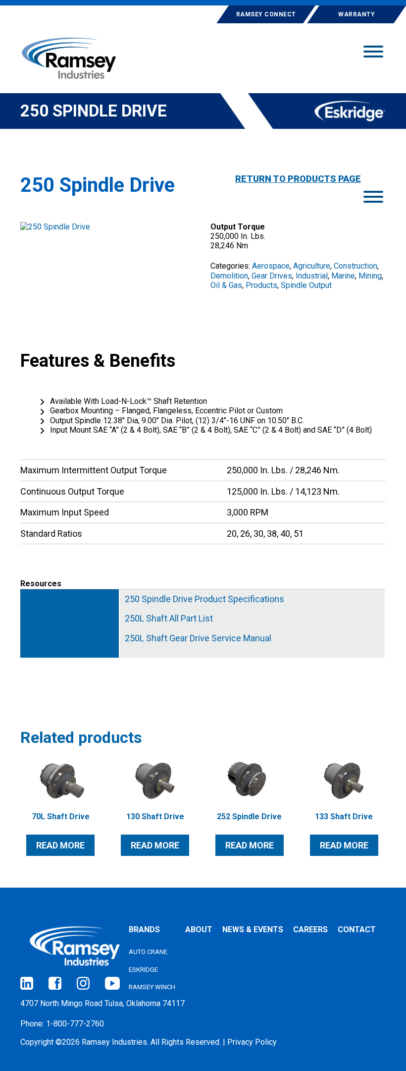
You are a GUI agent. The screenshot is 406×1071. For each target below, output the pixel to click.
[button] (373, 50)
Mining (370, 276)
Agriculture (311, 266)
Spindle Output (306, 285)
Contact (357, 929)
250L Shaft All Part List (169, 618)
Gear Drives (272, 276)
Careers (310, 929)
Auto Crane (148, 952)
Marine (343, 276)
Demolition (229, 276)
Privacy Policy (252, 1042)
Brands (144, 929)
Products (261, 285)
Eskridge (143, 969)
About (198, 929)
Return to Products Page (298, 178)
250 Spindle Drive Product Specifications (204, 599)
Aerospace (271, 266)
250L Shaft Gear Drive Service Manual (198, 638)
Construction (355, 266)
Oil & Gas (226, 285)
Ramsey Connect (266, 14)
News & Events (252, 929)
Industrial (312, 276)
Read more (60, 845)
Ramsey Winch (152, 987)
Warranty (356, 14)
